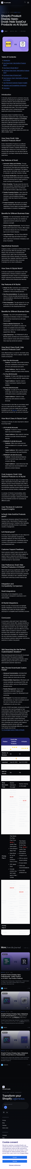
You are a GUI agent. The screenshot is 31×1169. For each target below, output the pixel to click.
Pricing (4, 1120)
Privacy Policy (24, 1153)
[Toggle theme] (25, 2)
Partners (4, 1125)
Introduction (6, 60)
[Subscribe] (5, 1107)
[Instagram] (3, 1112)
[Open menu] (28, 2)
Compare (4, 1135)
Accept (15, 1157)
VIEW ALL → (27, 947)
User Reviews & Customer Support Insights (15, 83)
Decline (15, 1161)
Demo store (5, 1128)
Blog (3, 1123)
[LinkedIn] (7, 1112)
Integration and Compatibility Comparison (14, 85)
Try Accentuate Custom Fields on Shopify (13, 730)
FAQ (3, 1138)
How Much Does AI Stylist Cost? (12, 75)
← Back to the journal (8, 12)
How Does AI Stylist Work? (10, 68)
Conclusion (6, 88)
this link (14, 410)
